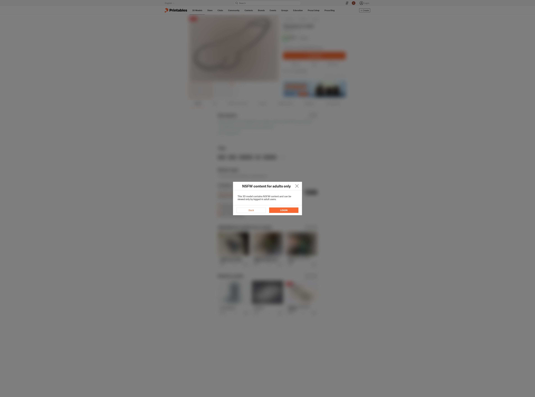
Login (284, 210)
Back (251, 210)
